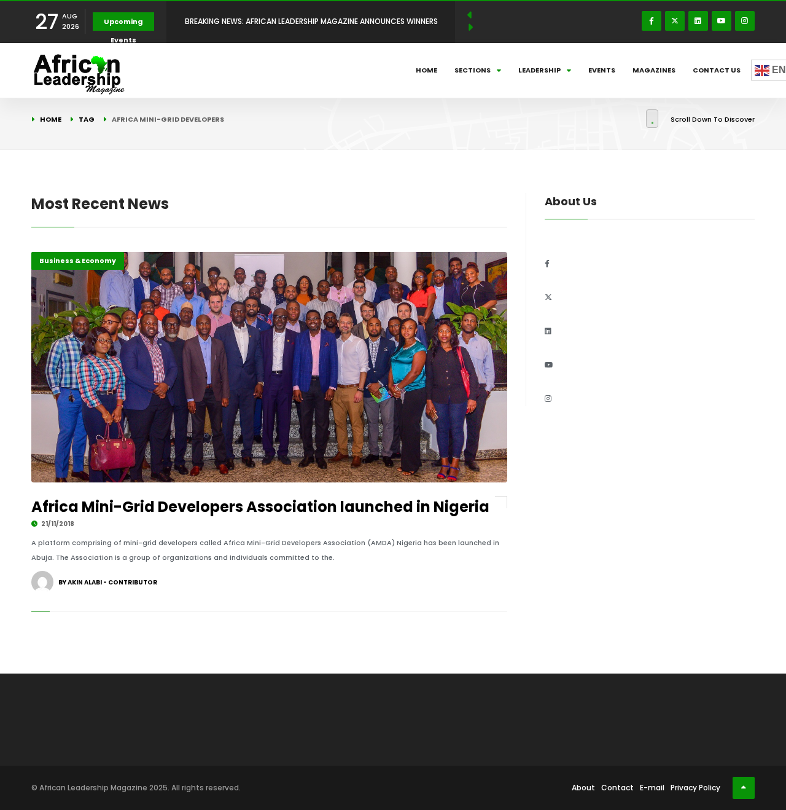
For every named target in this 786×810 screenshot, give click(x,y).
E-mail (652, 787)
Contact (617, 787)
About (583, 787)
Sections (472, 70)
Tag (87, 119)
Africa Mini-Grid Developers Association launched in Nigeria (260, 507)
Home (426, 70)
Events (601, 70)
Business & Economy (77, 260)
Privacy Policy (695, 787)
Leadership (539, 70)
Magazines (653, 70)
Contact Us (717, 70)
